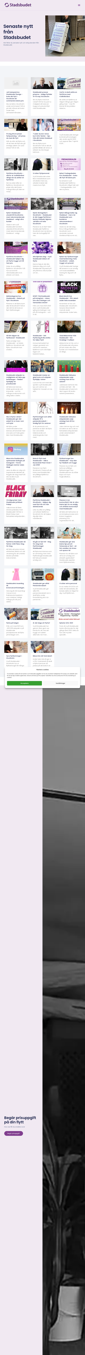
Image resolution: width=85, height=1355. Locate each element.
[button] (79, 5)
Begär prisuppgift (13, 1133)
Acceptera (25, 683)
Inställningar (60, 683)
